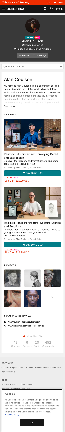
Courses (5, 367)
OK (32, 422)
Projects (13, 367)
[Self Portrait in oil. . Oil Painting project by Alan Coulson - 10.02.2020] (52, 278)
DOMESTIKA (15, 9)
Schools (38, 367)
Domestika (6, 384)
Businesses (15, 388)
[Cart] (51, 9)
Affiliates (5, 388)
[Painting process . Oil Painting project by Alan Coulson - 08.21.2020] (32, 298)
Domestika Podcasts (52, 367)
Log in (59, 8)
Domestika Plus (8, 372)
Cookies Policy (12, 414)
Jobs (21, 367)
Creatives (29, 367)
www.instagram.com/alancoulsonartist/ (26, 326)
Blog (23, 384)
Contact (15, 384)
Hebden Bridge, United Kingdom (33, 48)
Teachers (26, 388)
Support (29, 384)
